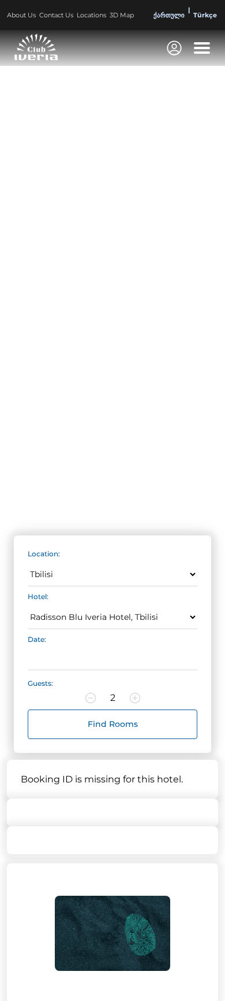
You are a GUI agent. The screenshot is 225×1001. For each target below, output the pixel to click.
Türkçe (205, 15)
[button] (202, 48)
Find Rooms (113, 724)
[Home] (36, 47)
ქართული (169, 15)
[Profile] (174, 48)
